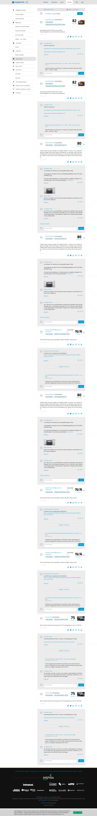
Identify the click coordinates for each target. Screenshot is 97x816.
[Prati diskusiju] (81, 36)
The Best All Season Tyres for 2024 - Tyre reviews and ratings (60, 659)
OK (77, 812)
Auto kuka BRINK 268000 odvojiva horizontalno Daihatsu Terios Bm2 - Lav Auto (63, 375)
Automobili (54, 2)
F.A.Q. (38, 771)
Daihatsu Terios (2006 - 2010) (62, 334)
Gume (61, 2)
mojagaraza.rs (46, 797)
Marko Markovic (50, 143)
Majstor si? (27, 771)
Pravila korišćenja (49, 771)
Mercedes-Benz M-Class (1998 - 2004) (55, 24)
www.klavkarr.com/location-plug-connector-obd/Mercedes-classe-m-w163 (62, 48)
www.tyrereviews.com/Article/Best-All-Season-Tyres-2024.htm (59, 642)
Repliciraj (46, 54)
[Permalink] (68, 36)
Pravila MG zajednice (72, 771)
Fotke (76, 2)
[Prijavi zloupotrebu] (79, 36)
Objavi (80, 13)
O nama (42, 771)
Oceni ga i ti (74, 24)
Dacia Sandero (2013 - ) (60, 145)
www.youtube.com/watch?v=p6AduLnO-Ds (54, 51)
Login (82, 2)
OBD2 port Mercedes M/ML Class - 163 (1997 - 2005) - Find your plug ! (62, 63)
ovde (63, 814)
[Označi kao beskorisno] (76, 36)
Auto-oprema (49, 22)
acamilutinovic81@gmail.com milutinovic (53, 330)
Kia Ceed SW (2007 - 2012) (61, 619)
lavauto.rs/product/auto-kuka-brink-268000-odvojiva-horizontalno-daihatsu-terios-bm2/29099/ (62, 355)
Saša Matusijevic (50, 19)
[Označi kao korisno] (73, 36)
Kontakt (80, 771)
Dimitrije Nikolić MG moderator (51, 351)
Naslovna (45, 2)
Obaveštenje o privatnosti (60, 771)
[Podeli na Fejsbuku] (71, 36)
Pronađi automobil (19, 771)
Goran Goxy (48, 617)
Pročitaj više (70, 180)
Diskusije (69, 2)
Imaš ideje (33, 771)
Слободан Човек (48, 43)
